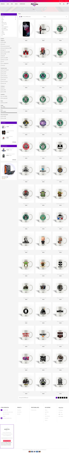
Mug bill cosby (26, 250)
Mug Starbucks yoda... (43, 227)
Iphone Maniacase (4, 23)
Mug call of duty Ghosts (60, 274)
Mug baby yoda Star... (43, 203)
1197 (64, 397)
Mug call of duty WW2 (26, 392)
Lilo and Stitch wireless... (10, 125)
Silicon (4, 91)
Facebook (61, 410)
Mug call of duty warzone (43, 368)
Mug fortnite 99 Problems (60, 392)
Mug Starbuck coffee (60, 62)
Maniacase (4, 102)
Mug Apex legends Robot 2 (60, 180)
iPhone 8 (4, 79)
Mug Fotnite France (60, 227)
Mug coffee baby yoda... (26, 274)
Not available (4, 98)
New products (19, 412)
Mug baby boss (60, 250)
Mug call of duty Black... (43, 321)
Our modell (3, 34)
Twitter (61, 412)
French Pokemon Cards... (10, 148)
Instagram (61, 416)
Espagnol (3, 32)
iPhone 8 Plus (4, 75)
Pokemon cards (22, 3)
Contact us (46, 418)
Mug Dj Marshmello (60, 156)
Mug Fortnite (26, 368)
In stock (4, 96)
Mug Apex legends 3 (26, 203)
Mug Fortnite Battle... (26, 180)
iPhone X (4, 73)
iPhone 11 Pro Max (5, 69)
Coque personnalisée (5, 29)
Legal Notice (46, 412)
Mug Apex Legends (43, 62)
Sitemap (46, 420)
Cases (8, 3)
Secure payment (47, 416)
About (46, 414)
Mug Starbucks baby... (26, 227)
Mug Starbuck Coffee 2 (43, 133)
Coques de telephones (5, 26)
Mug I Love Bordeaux (10, 136)
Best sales (18, 414)
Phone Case (3, 3)
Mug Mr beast (43, 180)
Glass (3, 87)
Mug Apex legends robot (26, 133)
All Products (14, 159)
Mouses (16, 3)
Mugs (12, 3)
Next (66, 397)
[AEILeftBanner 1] (9, 171)
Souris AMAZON (4, 28)
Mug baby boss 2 (43, 250)
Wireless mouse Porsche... (10, 130)
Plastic (4, 89)
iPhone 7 (4, 83)
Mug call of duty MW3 (43, 392)
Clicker (3, 25)
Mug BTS (26, 321)
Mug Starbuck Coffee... (26, 109)
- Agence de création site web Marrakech (39, 449)
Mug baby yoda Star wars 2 (60, 203)
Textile (2, 31)
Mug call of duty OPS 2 (60, 368)
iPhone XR (4, 71)
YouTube (61, 414)
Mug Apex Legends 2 (26, 62)
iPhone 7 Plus (5, 81)
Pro (2, 35)
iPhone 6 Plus (4, 77)
